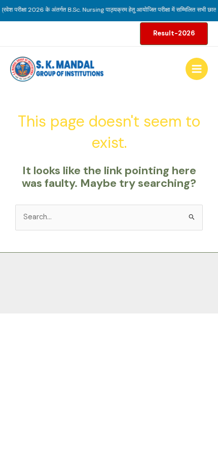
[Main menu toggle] (197, 69)
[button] (174, 33)
